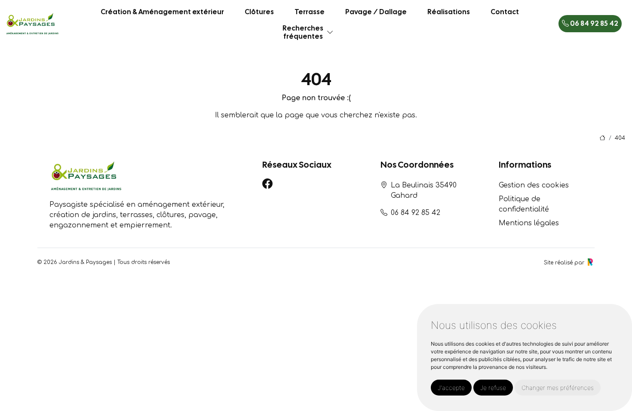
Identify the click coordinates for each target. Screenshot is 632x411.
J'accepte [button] (451, 387)
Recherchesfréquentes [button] (302, 32)
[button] (330, 32)
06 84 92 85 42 (593, 23)
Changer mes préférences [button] (558, 387)
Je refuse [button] (493, 387)
